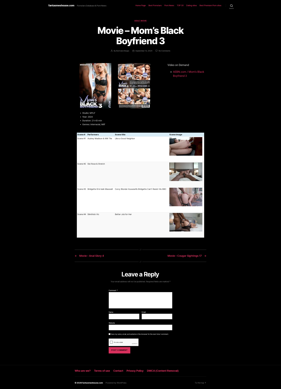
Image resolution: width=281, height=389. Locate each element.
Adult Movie (140, 21)
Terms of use (102, 370)
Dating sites (191, 5)
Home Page (140, 5)
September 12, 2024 (143, 51)
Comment (113, 290)
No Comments (164, 51)
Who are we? (83, 370)
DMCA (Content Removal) (163, 370)
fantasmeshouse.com (61, 5)
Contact (118, 370)
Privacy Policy (135, 370)
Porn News (169, 5)
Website (112, 323)
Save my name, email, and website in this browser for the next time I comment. (140, 334)
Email (144, 312)
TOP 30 (180, 5)
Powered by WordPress (115, 383)
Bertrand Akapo (122, 51)
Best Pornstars (155, 5)
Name (111, 312)
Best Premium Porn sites (210, 5)
